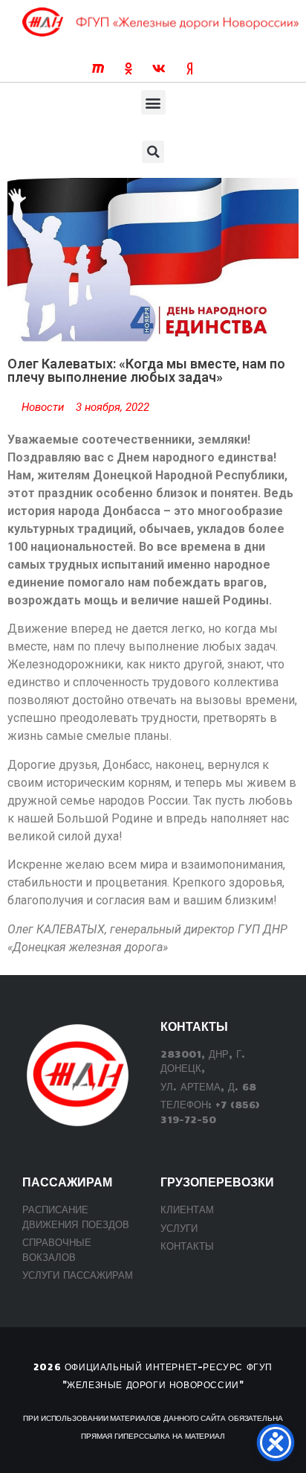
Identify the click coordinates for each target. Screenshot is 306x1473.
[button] (153, 102)
